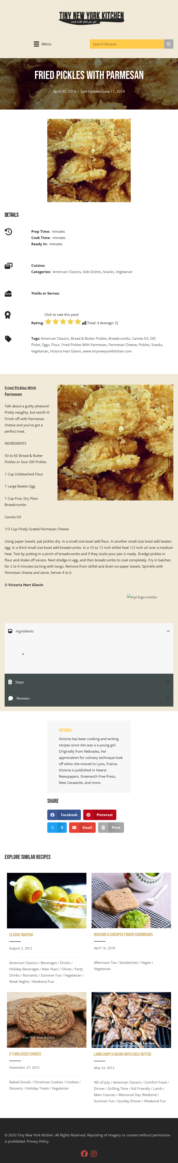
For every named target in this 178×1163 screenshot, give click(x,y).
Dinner (99, 1088)
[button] (84, 1153)
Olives (67, 969)
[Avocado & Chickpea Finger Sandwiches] (131, 930)
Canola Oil (140, 338)
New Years (50, 969)
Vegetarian (124, 271)
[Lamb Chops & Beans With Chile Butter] (131, 1049)
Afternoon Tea (105, 962)
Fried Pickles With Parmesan (84, 344)
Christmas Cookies (48, 1082)
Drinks (65, 962)
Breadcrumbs (119, 338)
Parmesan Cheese (122, 344)
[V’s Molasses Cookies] (47, 1049)
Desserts (16, 1088)
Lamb (157, 1088)
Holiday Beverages (24, 969)
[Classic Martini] (47, 930)
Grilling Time (118, 1088)
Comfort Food (155, 1082)
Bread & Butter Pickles (89, 338)
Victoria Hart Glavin (65, 351)
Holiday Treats (37, 1088)
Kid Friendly (140, 1088)
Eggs (45, 344)
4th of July (102, 1082)
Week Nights (19, 981)
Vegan (146, 962)
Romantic (30, 975)
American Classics (67, 271)
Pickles (144, 344)
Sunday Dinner (129, 1101)
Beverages (49, 962)
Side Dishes (92, 271)
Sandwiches (128, 962)
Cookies (72, 1082)
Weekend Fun (43, 981)
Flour (55, 344)
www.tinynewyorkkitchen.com (107, 351)
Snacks (108, 271)
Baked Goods (20, 1082)
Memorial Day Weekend (137, 1094)
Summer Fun (51, 975)
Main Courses (104, 1094)
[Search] (168, 44)
